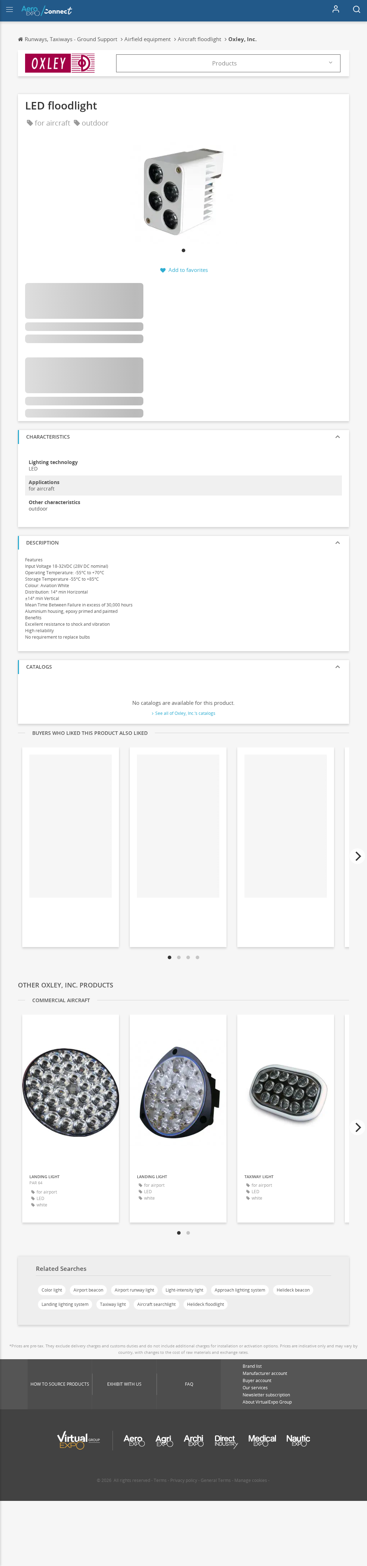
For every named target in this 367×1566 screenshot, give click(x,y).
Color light (52, 1290)
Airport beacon (88, 1290)
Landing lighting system (65, 1304)
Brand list (252, 1366)
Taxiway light (113, 1304)
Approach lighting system (240, 1290)
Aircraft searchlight (156, 1304)
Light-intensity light (184, 1290)
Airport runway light (134, 1290)
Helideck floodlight (205, 1304)
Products (224, 63)
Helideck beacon (293, 1290)
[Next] (357, 856)
